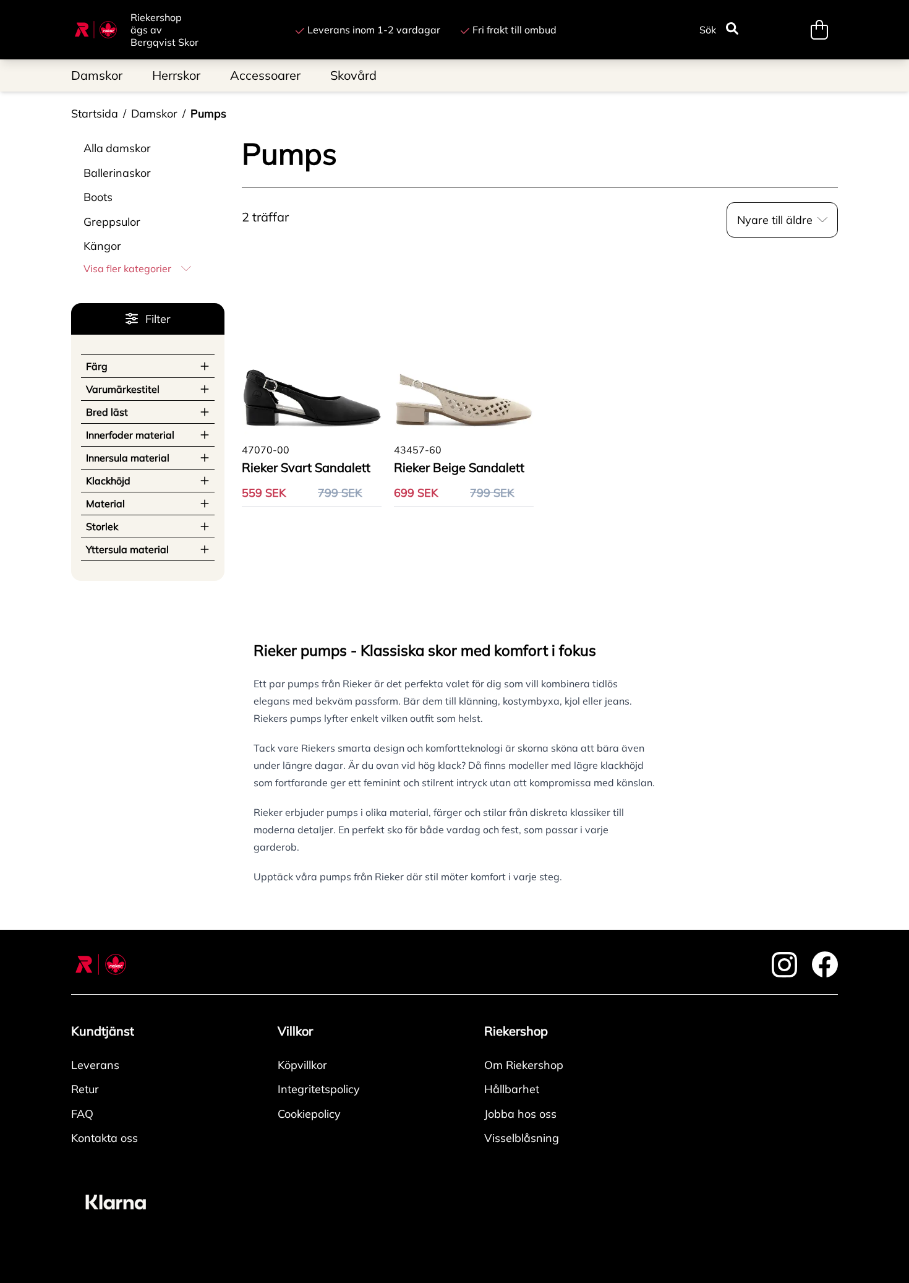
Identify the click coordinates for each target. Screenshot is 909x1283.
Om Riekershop (523, 1065)
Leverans (95, 1065)
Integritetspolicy (319, 1089)
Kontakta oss (104, 1138)
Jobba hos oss (520, 1114)
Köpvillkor (302, 1065)
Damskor (154, 113)
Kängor (102, 246)
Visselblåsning (521, 1138)
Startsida (94, 113)
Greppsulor (111, 222)
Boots (98, 197)
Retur (85, 1089)
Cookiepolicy (309, 1114)
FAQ (82, 1114)
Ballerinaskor (117, 173)
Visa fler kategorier (127, 268)
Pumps (208, 113)
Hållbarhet (511, 1089)
